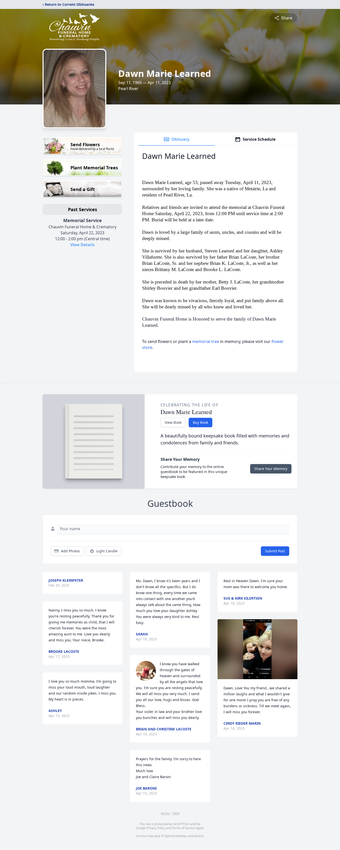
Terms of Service (183, 828)
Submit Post (275, 551)
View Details (82, 244)
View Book (173, 422)
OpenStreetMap (175, 836)
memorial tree (205, 341)
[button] (257, 649)
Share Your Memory (270, 468)
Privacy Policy (156, 828)
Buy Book (200, 422)
